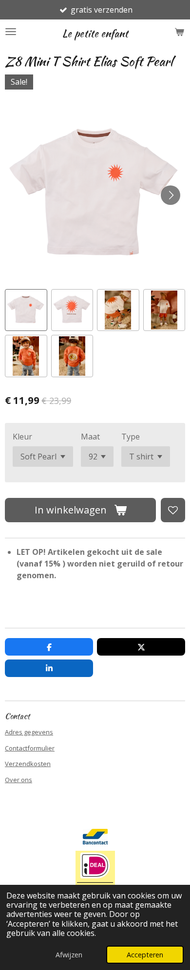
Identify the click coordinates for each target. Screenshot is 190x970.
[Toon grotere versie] (95, 874)
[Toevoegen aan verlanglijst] (173, 510)
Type (130, 436)
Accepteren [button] (145, 954)
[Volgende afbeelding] (170, 195)
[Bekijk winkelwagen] (179, 31)
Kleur (22, 436)
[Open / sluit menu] (10, 31)
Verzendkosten (28, 763)
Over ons (18, 779)
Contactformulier (30, 748)
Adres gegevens (29, 732)
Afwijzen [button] (69, 954)
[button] (26, 310)
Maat (90, 436)
